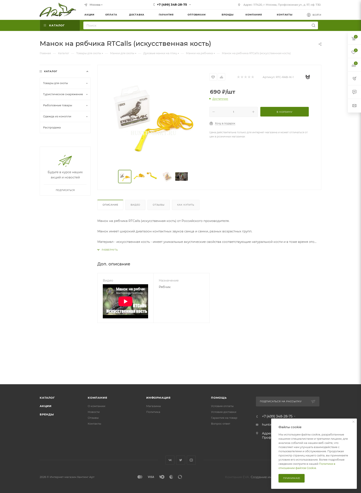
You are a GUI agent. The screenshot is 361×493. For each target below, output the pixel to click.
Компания (97, 397)
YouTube (191, 460)
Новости (94, 412)
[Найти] (313, 25)
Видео (135, 204)
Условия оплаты (222, 406)
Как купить (185, 204)
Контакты (94, 423)
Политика (153, 412)
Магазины (153, 406)
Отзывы (159, 204)
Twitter (180, 460)
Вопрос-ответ (220, 423)
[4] (249, 77)
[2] (242, 77)
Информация (158, 397)
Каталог (47, 397)
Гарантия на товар (224, 417)
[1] (238, 77)
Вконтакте (169, 460)
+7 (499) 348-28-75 (172, 4)
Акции (46, 406)
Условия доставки (223, 412)
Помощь (219, 397)
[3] (245, 77)
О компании (96, 406)
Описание (110, 204)
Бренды (47, 414)
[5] (252, 77)
